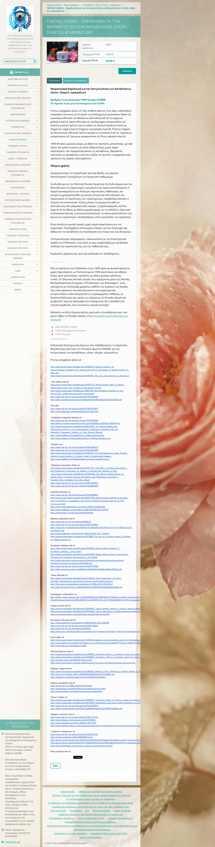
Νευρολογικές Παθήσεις (18, 200)
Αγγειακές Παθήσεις (18, 91)
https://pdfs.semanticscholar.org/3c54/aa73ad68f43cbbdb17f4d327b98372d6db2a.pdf (86, 708)
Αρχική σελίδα (54, 5)
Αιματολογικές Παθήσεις (18, 98)
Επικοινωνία (76, 810)
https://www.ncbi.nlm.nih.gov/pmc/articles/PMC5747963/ (74, 566)
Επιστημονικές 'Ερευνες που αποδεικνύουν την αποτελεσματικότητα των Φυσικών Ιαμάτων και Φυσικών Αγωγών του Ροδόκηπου (92, 827)
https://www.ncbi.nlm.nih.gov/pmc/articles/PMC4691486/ (74, 450)
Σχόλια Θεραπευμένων (91, 837)
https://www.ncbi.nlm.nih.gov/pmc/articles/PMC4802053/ (74, 397)
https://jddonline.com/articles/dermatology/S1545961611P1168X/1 (78, 677)
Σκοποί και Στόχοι (101, 810)
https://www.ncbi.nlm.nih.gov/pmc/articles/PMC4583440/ (74, 420)
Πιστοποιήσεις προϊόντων (61, 818)
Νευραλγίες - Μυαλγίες (17, 193)
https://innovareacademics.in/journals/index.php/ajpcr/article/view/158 (79, 614)
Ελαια (18, 270)
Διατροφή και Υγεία (18, 79)
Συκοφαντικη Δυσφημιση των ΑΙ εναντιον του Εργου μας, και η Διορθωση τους (90, 806)
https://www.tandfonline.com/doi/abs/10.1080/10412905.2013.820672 (79, 510)
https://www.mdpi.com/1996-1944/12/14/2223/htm (71, 686)
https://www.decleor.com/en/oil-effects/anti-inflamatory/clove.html (78, 689)
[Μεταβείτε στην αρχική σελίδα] (20, 17)
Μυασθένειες (18, 187)
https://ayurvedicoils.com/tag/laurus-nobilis (68, 646)
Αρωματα (18, 283)
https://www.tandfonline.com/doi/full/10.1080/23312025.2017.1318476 (79, 534)
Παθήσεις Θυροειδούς (17, 152)
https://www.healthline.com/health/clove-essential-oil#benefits (76, 691)
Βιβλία (18, 289)
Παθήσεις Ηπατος (17, 145)
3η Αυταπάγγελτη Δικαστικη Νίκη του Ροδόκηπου (91, 799)
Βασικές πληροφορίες (76, 80)
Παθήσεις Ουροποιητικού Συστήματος (17, 221)
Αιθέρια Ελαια (18, 277)
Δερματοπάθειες (18, 139)
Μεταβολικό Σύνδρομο (17, 181)
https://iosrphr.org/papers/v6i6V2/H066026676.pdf (71, 737)
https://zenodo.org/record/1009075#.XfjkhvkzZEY (71, 660)
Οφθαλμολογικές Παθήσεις (18, 212)
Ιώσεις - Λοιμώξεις (17, 158)
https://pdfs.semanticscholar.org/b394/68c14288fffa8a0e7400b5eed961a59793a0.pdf (86, 569)
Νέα (87, 810)
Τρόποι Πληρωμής (122, 810)
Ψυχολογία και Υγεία (17, 85)
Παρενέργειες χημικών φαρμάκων (70, 833)
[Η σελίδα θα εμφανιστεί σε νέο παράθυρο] (62, 52)
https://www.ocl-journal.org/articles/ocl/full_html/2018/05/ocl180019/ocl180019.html (85, 423)
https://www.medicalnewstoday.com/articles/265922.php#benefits (77, 507)
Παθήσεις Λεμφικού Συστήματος (17, 173)
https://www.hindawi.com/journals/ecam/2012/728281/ (73, 720)
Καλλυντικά (18, 264)
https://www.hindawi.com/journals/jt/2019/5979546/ (71, 513)
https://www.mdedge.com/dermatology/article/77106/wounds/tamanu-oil (80, 438)
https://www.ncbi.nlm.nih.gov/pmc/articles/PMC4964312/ (74, 447)
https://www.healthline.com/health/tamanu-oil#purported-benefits (77, 435)
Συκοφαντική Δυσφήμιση (120, 818)
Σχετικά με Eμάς (58, 810)
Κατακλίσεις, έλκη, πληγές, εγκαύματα (101, 5)
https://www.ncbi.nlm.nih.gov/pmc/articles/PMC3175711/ (74, 717)
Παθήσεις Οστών (18, 229)
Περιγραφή (54, 80)
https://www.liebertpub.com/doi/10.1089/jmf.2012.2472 (73, 723)
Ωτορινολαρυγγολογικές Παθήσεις (18, 256)
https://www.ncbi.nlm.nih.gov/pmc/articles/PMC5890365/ (74, 486)
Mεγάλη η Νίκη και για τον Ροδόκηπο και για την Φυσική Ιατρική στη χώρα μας (91, 795)
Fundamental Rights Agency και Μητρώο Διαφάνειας (91, 822)
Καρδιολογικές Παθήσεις (18, 164)
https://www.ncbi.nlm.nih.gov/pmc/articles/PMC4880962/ (74, 495)
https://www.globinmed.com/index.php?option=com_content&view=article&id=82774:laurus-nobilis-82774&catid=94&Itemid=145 (104, 643)
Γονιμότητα (18, 127)
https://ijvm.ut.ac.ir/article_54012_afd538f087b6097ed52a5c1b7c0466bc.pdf (82, 674)
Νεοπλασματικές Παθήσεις (18, 206)
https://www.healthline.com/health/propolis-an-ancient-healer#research (79, 459)
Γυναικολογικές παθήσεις (17, 133)
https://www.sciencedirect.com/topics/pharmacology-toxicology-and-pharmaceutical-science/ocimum (92, 663)
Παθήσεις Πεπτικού (18, 241)
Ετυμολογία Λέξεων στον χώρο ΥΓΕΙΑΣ (109, 833)
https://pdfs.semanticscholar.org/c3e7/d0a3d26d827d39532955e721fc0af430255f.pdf (86, 400)
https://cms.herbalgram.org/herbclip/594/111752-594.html (74, 411)
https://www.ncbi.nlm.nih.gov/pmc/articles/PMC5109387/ (74, 483)
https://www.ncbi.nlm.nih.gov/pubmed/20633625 (70, 628)
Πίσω (55, 765)
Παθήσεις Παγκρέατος (18, 235)
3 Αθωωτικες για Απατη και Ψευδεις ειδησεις (100, 791)
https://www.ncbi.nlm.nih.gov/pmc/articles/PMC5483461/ (74, 706)
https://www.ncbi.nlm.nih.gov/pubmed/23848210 (70, 522)
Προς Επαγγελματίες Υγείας (91, 818)
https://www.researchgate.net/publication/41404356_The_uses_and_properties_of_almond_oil (89, 376)
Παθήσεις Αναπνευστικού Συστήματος (17, 106)
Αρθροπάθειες (18, 114)
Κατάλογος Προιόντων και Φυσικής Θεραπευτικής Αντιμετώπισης (91, 814)
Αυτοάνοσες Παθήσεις (18, 120)
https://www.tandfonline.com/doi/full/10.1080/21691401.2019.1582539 (79, 623)
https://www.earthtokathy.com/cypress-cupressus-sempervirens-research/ (81, 746)
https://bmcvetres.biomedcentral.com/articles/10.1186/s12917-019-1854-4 (81, 584)
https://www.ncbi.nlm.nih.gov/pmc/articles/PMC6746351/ (74, 525)
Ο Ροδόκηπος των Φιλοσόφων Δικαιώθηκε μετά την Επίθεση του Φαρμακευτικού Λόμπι (90, 803)
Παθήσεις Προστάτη (17, 248)
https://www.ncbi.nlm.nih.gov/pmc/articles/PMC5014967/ (74, 409)
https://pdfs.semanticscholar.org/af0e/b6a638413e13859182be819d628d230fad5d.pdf (86, 587)
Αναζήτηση (35, 61)
